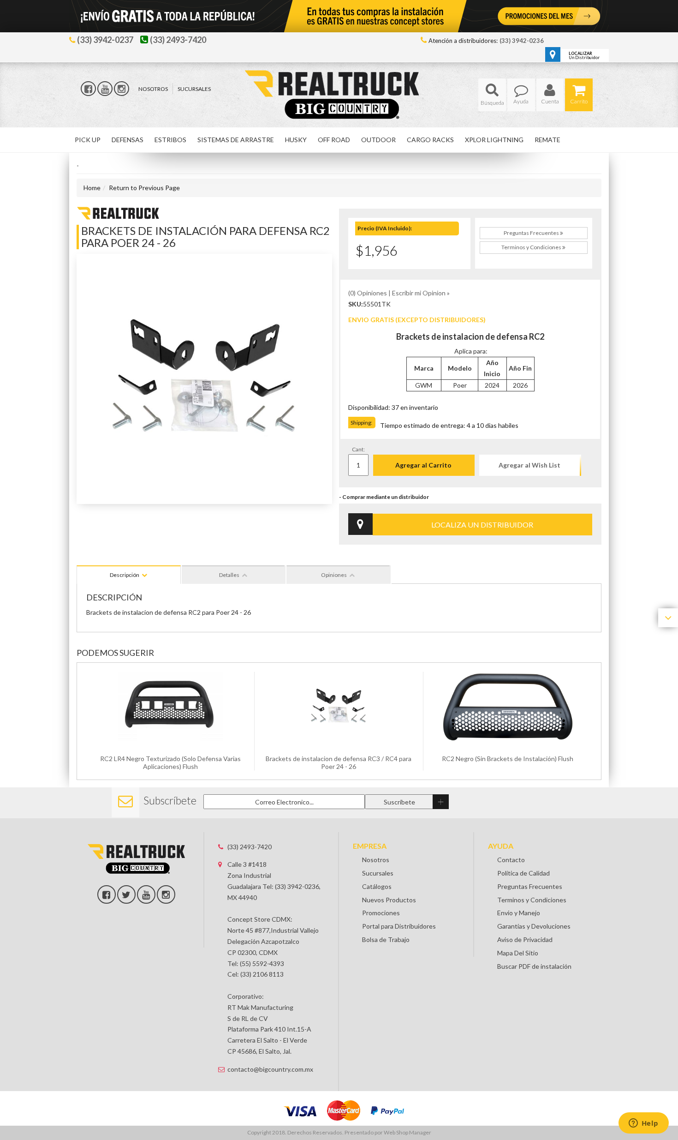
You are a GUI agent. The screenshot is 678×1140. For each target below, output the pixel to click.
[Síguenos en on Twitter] (126, 894)
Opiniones (334, 574)
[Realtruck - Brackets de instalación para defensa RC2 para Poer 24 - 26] (118, 212)
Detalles (229, 574)
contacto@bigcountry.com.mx (270, 1069)
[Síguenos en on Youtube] (146, 894)
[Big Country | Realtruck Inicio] (339, 78)
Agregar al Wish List (529, 465)
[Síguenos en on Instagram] (166, 894)
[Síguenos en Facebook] (88, 88)
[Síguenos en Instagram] (121, 88)
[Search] (492, 94)
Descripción (124, 574)
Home (92, 188)
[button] (492, 94)
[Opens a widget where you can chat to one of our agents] (643, 1123)
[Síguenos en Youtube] (105, 88)
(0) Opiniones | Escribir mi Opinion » (399, 293)
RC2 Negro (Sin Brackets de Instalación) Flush (507, 758)
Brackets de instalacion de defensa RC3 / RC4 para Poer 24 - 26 (338, 762)
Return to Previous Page (144, 188)
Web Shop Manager (407, 1132)
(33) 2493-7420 (249, 847)
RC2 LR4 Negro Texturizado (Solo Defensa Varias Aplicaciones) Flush (170, 762)
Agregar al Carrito (423, 465)
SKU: (355, 304)
